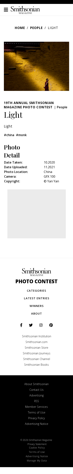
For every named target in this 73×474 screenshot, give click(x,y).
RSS (36, 401)
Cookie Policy (37, 447)
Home (20, 28)
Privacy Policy (36, 418)
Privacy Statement (37, 444)
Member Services (36, 407)
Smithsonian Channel (36, 359)
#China (9, 135)
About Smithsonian (36, 384)
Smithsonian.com (36, 342)
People (36, 28)
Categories (36, 290)
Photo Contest (36, 281)
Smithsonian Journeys (36, 353)
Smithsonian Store (36, 347)
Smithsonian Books (36, 364)
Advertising (36, 395)
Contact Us (36, 390)
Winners (37, 306)
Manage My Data (37, 460)
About (36, 313)
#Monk (21, 135)
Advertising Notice (36, 424)
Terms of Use (36, 412)
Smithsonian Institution (36, 336)
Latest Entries (36, 298)
